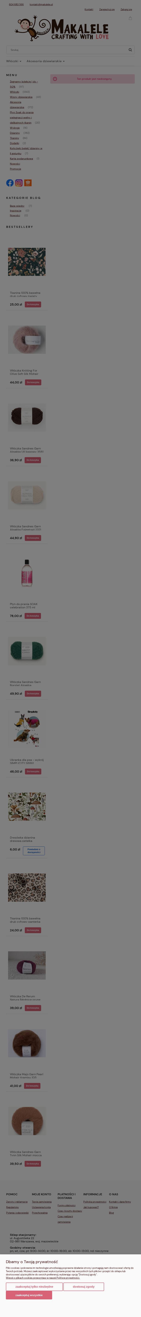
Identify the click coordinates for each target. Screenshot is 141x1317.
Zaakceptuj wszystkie (29, 1295)
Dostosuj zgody (84, 1286)
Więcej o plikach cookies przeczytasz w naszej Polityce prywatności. (43, 1277)
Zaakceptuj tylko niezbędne (34, 1286)
